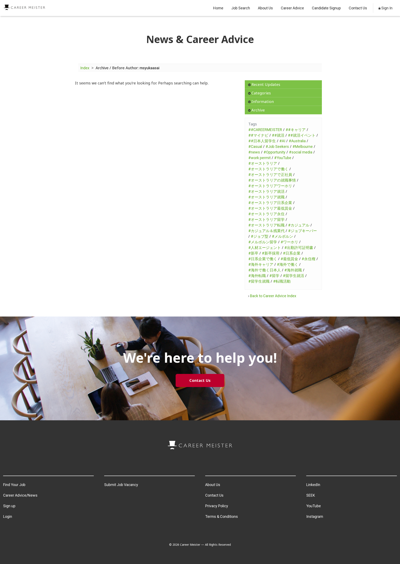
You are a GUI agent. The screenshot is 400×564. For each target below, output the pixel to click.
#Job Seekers (277, 146)
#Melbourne (302, 146)
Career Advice (292, 8)
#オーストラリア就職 (266, 197)
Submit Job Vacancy (121, 484)
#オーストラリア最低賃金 (270, 208)
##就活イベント (301, 135)
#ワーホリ (289, 242)
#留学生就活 (293, 275)
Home (218, 8)
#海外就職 (293, 270)
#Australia (297, 141)
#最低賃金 (289, 259)
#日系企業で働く (262, 259)
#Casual (255, 146)
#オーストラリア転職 (266, 225)
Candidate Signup (326, 8)
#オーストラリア (262, 163)
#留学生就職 (259, 281)
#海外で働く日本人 (264, 270)
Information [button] (262, 101)
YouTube (313, 506)
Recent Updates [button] (265, 84)
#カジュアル (298, 225)
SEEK (310, 495)
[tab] (283, 84)
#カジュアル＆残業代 (266, 231)
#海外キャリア (260, 264)
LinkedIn (313, 484)
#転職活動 (282, 281)
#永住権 (308, 259)
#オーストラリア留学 (266, 219)
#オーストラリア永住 (266, 214)
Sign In (386, 8)
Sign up (9, 506)
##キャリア (296, 129)
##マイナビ (258, 135)
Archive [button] (258, 110)
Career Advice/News (20, 495)
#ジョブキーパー (302, 231)
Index (84, 68)
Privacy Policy (216, 506)
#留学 (274, 275)
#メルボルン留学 (262, 242)
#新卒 (253, 253)
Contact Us (358, 8)
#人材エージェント (264, 247)
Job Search (240, 8)
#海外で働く (287, 264)
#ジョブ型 (259, 236)
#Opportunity (274, 152)
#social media (300, 152)
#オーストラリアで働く (268, 169)
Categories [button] (261, 92)
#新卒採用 (270, 253)
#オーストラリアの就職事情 (272, 180)
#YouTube (282, 158)
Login (7, 516)
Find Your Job (14, 484)
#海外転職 (257, 275)
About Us (265, 8)
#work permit (259, 158)
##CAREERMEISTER (265, 129)
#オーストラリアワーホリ (270, 186)
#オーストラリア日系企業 (270, 202)
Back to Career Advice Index (273, 296)
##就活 (278, 135)
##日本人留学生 (262, 141)
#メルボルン (282, 236)
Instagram (314, 516)
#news (254, 152)
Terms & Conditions (221, 516)
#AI (282, 141)
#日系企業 (291, 253)
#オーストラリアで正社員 (270, 174)
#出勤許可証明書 (298, 247)
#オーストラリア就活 (266, 191)
